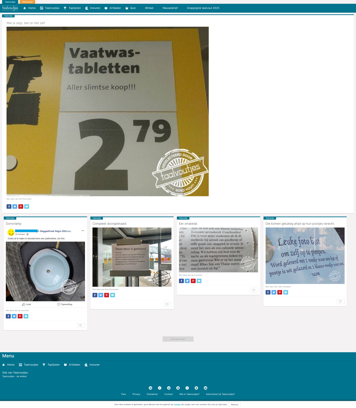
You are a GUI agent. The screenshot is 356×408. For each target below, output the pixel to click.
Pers (123, 394)
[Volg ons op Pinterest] (187, 388)
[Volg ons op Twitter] (168, 388)
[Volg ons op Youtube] (205, 388)
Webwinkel (27, 2)
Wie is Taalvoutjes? (189, 394)
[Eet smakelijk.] (218, 250)
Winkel (149, 8)
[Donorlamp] (45, 268)
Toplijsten (75, 8)
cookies (177, 404)
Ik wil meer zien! (178, 339)
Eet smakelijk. (188, 223)
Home (32, 8)
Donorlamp (13, 223)
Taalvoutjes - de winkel (14, 376)
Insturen (95, 8)
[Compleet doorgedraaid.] (132, 257)
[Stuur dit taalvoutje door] (26, 206)
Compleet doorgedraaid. (109, 223)
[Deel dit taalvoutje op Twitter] (14, 206)
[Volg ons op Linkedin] (196, 388)
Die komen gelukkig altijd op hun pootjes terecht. (300, 223)
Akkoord (234, 404)
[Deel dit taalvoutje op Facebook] (9, 206)
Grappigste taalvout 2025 (203, 8)
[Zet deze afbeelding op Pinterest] (20, 206)
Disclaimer (152, 394)
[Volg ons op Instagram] (159, 388)
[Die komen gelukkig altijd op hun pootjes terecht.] (305, 256)
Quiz (133, 8)
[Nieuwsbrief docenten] (226, 8)
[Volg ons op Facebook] (150, 388)
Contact (168, 394)
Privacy (136, 394)
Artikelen (115, 8)
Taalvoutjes (10, 2)
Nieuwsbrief (170, 8)
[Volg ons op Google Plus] (178, 388)
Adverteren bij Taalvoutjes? (220, 394)
